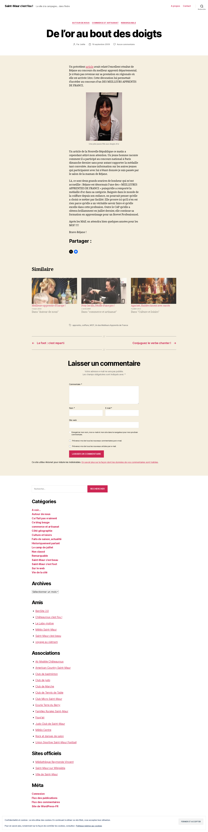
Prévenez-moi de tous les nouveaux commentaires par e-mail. (97, 441)
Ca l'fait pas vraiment (44, 518)
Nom (72, 408)
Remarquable (128, 23)
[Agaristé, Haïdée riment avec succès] (153, 291)
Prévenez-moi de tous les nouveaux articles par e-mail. (94, 446)
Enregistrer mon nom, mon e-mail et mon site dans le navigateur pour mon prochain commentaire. (105, 433)
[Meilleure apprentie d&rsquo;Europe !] (54, 291)
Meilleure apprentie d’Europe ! (49, 305)
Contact (187, 6)
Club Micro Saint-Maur (48, 698)
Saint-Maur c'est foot (44, 564)
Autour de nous (81, 23)
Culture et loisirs (42, 535)
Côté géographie (42, 530)
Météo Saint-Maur (46, 629)
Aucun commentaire (126, 44)
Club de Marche (44, 686)
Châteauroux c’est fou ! (48, 617)
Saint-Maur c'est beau (45, 560)
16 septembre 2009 (101, 44)
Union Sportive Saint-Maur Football (56, 742)
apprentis (76, 325)
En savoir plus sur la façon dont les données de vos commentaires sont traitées (119, 462)
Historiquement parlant (46, 543)
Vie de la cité (39, 572)
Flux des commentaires (46, 802)
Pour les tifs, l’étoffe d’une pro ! (98, 305)
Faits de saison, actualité (47, 539)
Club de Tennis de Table (49, 692)
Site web (73, 420)
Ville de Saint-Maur (46, 774)
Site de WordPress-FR (45, 806)
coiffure (85, 325)
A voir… (36, 510)
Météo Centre (43, 729)
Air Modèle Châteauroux (49, 661)
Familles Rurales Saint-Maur (51, 711)
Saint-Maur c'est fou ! (19, 6)
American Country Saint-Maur (53, 667)
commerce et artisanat (105, 23)
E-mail (108, 408)
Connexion (38, 793)
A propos (175, 6)
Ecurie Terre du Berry (47, 705)
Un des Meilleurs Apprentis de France (111, 325)
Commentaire (75, 384)
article (90, 66)
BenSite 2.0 (42, 610)
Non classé (38, 551)
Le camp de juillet (42, 547)
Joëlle (82, 44)
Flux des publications (44, 798)
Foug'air (40, 717)
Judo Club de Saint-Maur (50, 723)
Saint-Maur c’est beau (48, 635)
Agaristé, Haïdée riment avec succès (150, 305)
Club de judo (42, 680)
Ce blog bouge (41, 522)
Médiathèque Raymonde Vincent (54, 761)
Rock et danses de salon (49, 736)
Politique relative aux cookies (89, 826)
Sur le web (38, 568)
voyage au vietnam (46, 642)
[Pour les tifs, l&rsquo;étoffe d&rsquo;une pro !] (104, 291)
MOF (92, 325)
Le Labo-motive (44, 623)
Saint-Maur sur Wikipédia (50, 768)
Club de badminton (46, 674)
